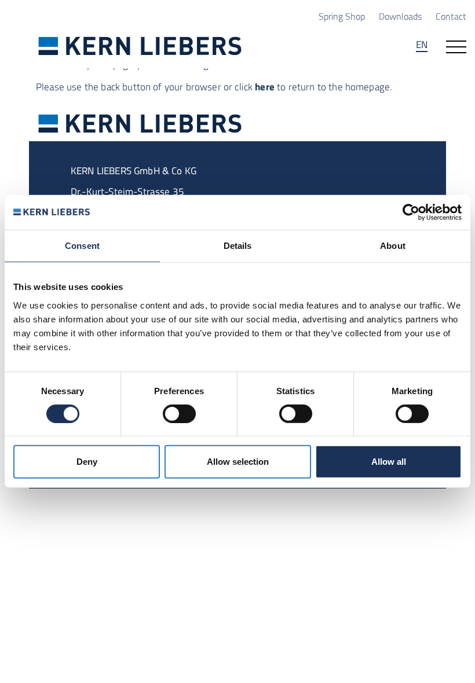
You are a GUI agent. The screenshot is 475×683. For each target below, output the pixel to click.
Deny (86, 462)
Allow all (388, 462)
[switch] (179, 414)
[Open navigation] (456, 45)
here (265, 86)
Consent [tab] (82, 246)
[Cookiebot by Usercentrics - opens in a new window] (411, 212)
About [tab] (392, 246)
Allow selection (238, 462)
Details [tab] (238, 246)
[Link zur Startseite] (140, 45)
